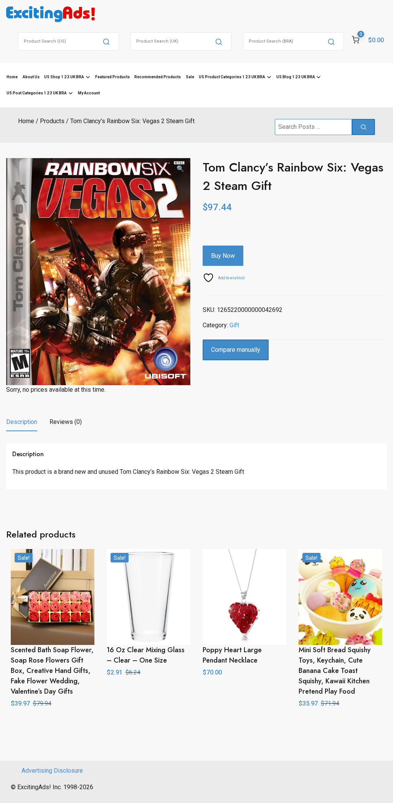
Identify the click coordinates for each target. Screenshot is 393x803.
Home (12, 77)
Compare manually (235, 349)
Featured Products (112, 77)
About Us (31, 77)
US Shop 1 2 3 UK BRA (64, 77)
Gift (234, 325)
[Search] (106, 41)
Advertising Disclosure (52, 770)
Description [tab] (21, 421)
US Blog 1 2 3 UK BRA (295, 77)
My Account (89, 93)
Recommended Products (157, 77)
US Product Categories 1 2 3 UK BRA (232, 77)
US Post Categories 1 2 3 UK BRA (37, 93)
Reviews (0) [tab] (66, 421)
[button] (180, 168)
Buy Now (223, 255)
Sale (190, 77)
